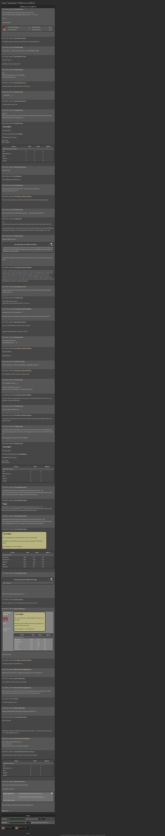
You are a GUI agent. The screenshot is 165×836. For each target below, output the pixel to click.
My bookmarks (9, 827)
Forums (4, 3)
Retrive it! (45, 822)
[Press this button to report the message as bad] (52, 245)
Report (4, 623)
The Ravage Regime (13, 27)
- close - (28, 833)
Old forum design (23, 827)
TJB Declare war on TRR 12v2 (26, 3)
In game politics (12, 3)
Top (3, 811)
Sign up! (42, 819)
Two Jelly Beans (12, 29)
